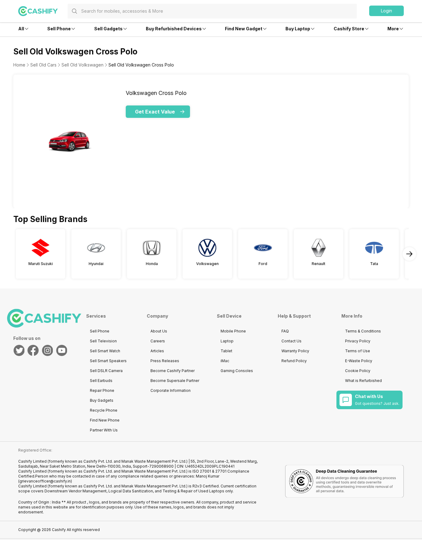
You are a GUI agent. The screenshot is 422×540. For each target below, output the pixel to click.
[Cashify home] (43, 11)
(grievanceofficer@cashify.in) (45, 481)
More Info (351, 316)
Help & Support (294, 316)
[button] (386, 11)
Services (96, 316)
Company (157, 316)
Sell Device (229, 316)
